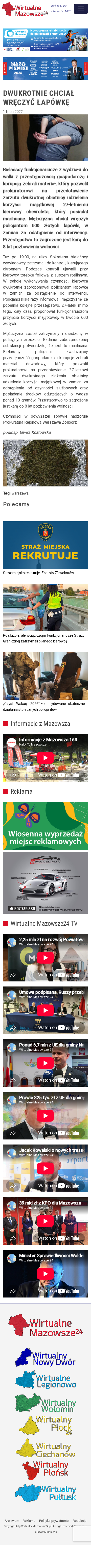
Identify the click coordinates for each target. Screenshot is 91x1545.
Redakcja (79, 1521)
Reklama (29, 1521)
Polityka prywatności (54, 1521)
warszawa (20, 493)
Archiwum (12, 1521)
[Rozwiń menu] (81, 9)
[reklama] (45, 883)
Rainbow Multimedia (46, 1532)
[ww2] (45, 825)
